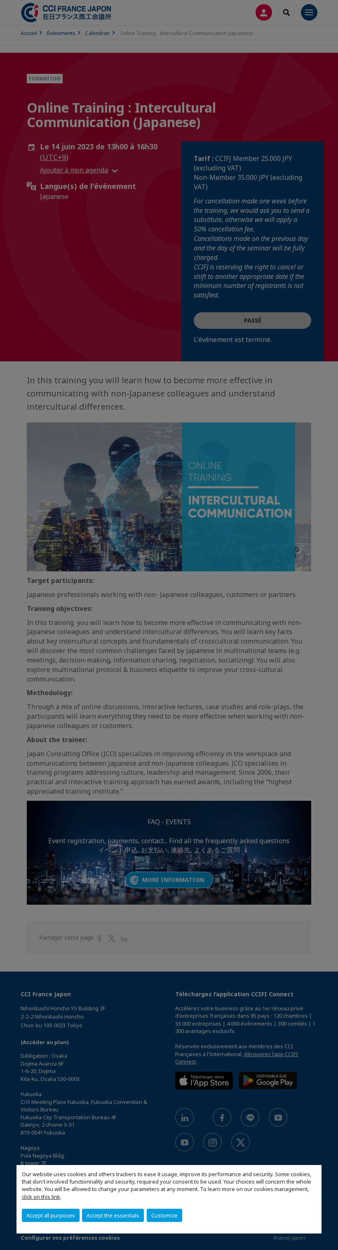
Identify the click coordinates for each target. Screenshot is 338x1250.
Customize (164, 1215)
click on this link (41, 1196)
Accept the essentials (113, 1215)
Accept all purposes (50, 1215)
